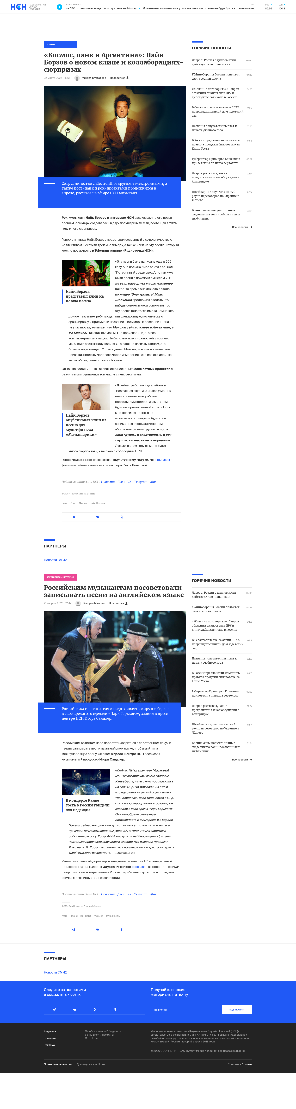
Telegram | (142, 482)
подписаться (237, 1009)
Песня (83, 503)
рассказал (139, 867)
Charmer (247, 1064)
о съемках (163, 460)
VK (129, 482)
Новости (108, 482)
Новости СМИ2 (55, 560)
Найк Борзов (97, 503)
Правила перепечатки (58, 1064)
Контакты (50, 1038)
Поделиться (117, 78)
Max (153, 482)
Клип (73, 503)
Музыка (98, 916)
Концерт (85, 916)
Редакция (50, 1031)
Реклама (49, 1045)
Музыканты (113, 916)
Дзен (121, 482)
